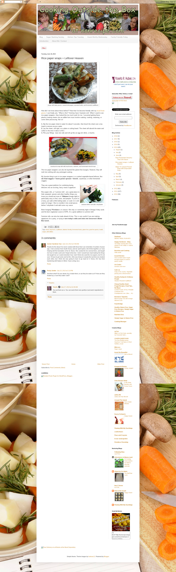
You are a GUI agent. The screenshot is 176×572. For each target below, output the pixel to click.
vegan (44, 231)
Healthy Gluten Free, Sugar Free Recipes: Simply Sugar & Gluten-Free (123, 309)
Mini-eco (117, 347)
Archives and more (119, 266)
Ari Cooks (117, 265)
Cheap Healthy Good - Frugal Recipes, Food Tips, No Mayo (123, 286)
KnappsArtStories (120, 366)
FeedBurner (128, 125)
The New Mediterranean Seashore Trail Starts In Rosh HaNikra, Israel (123, 341)
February (119, 182)
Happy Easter (128, 416)
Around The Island (120, 400)
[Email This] (49, 227)
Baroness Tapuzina (121, 297)
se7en (116, 331)
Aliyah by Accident (120, 471)
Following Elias (119, 452)
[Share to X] (53, 227)
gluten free (85, 229)
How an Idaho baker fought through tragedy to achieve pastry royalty (122, 259)
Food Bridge (118, 304)
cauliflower (59, 229)
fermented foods (77, 229)
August (118, 150)
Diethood (117, 236)
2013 (116, 147)
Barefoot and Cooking (121, 250)
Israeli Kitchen (119, 256)
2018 (116, 136)
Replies (51, 283)
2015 (116, 142)
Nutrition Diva (119, 314)
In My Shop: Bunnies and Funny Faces (128, 384)
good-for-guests (94, 229)
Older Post (100, 364)
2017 (116, 139)
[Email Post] (45, 226)
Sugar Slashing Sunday (55, 37)
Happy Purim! (128, 492)
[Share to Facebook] (56, 227)
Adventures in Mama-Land (123, 457)
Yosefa (55, 287)
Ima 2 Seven (118, 485)
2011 (116, 191)
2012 (116, 188)
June (117, 155)
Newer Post (45, 364)
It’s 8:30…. (117, 487)
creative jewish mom (121, 338)
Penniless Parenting (121, 442)
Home (73, 364)
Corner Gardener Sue (54, 244)
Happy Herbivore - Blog (122, 242)
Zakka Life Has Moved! (121, 396)
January (118, 185)
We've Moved (128, 354)
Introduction (44, 41)
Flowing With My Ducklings (123, 428)
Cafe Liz (117, 270)
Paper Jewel (118, 349)
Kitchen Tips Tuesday (76, 37)
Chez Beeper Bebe (120, 381)
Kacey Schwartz (120, 414)
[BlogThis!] (51, 227)
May (117, 174)
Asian (47, 229)
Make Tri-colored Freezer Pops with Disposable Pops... (124, 168)
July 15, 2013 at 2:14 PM (65, 270)
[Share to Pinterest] (58, 227)
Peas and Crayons (120, 435)
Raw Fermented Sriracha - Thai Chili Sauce (124, 158)
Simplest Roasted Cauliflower (122, 280)
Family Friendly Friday (119, 37)
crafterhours (118, 432)
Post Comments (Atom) (57, 367)
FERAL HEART (128, 368)
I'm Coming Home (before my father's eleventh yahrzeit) (128, 462)
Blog (41, 37)
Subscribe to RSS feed (119, 101)
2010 (116, 194)
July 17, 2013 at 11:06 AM (69, 287)
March (118, 179)
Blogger (106, 556)
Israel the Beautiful (120, 352)
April (117, 176)
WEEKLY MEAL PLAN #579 (122, 238)
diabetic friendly (67, 229)
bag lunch (52, 229)
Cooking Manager (120, 321)
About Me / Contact (59, 41)
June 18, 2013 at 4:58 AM (70, 244)
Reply (49, 264)
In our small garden (121, 439)
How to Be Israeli (120, 491)
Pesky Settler (51, 270)
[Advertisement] (73, 348)
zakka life (117, 395)
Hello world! (117, 252)
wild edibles (50, 231)
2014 (116, 144)
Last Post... (117, 454)
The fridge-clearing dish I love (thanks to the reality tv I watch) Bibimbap (123, 245)
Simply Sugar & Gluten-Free (123, 318)
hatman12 (91, 556)
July (117, 152)
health (101, 229)
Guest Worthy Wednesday (97, 37)
